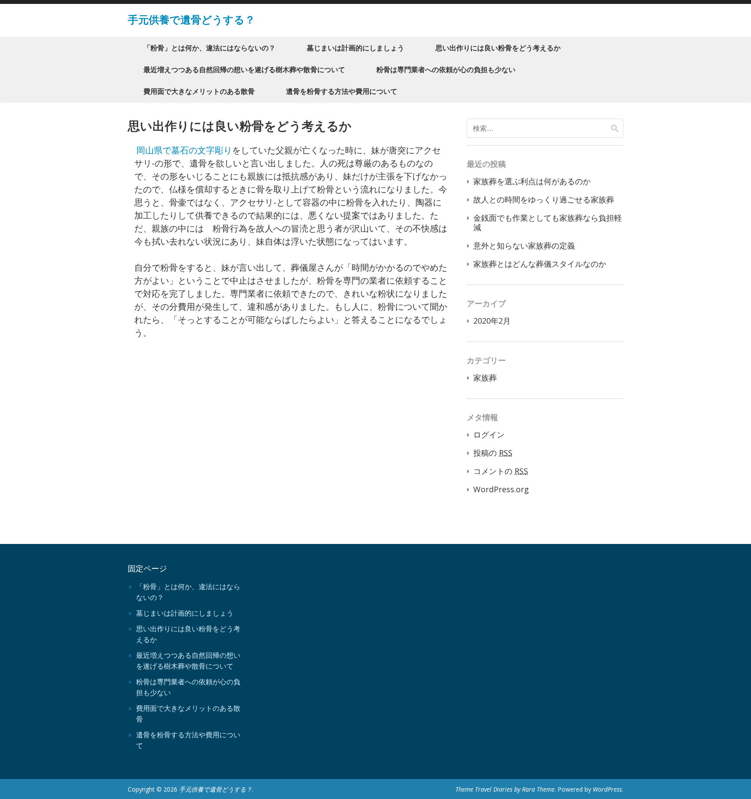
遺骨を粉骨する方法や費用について (341, 91)
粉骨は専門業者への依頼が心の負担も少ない (445, 69)
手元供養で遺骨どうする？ (191, 19)
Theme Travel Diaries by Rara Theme (505, 789)
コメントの (500, 471)
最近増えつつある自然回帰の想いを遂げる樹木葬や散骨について (244, 69)
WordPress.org (501, 489)
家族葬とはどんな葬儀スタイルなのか (539, 264)
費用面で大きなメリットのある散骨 (199, 91)
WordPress (607, 789)
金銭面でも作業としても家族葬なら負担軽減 (547, 222)
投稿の (492, 453)
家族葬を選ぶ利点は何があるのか (532, 181)
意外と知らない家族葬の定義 (524, 245)
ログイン (489, 434)
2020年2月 (492, 320)
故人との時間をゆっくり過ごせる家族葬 (543, 199)
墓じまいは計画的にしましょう (355, 48)
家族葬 (485, 377)
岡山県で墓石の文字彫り (184, 150)
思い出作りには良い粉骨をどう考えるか (498, 48)
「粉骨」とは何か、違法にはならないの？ (209, 48)
